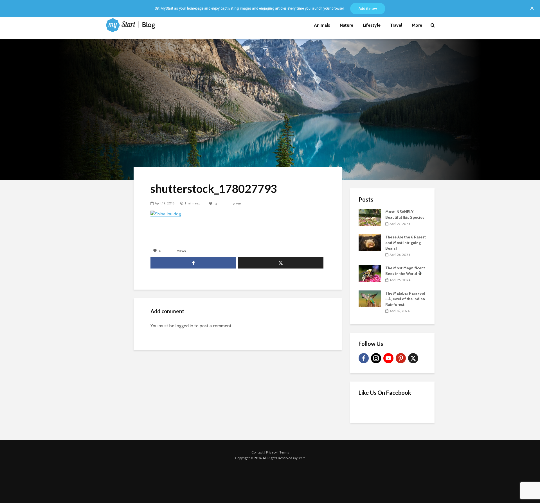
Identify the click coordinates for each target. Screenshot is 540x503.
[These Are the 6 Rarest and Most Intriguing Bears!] (370, 242)
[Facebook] (364, 358)
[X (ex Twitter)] (413, 358)
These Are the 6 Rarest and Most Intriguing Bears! (405, 242)
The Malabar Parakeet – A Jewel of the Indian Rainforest (405, 299)
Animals (322, 25)
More (417, 25)
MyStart (299, 458)
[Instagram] (376, 358)
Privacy (271, 452)
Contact (257, 452)
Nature (346, 25)
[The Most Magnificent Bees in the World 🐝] (370, 273)
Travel (396, 25)
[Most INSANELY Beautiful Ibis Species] (370, 216)
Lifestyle (372, 25)
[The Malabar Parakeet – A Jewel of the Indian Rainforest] (370, 298)
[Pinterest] (401, 358)
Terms (284, 452)
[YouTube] (388, 358)
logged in (184, 325)
